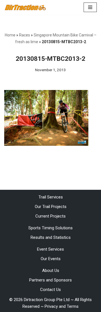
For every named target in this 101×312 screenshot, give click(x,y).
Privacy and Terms (62, 306)
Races (24, 35)
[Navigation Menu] (90, 7)
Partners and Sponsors (50, 280)
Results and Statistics (51, 237)
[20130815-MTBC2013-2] (46, 144)
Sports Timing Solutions (50, 227)
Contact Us (50, 289)
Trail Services (50, 197)
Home (10, 35)
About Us (50, 270)
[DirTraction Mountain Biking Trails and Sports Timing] (25, 7)
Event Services (50, 249)
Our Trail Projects (50, 206)
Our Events (51, 258)
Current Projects (50, 216)
